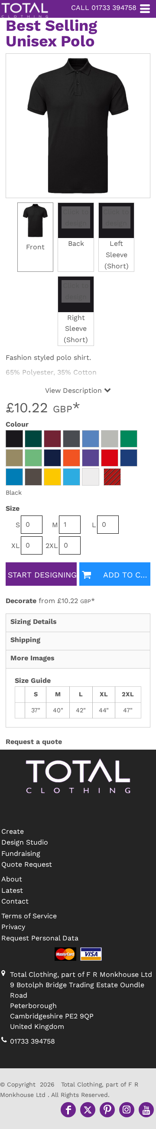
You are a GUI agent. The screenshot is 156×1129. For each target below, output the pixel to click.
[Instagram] (126, 1109)
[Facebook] (68, 1109)
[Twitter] (87, 1109)
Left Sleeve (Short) (116, 254)
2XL (52, 546)
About (11, 879)
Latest (12, 890)
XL (15, 546)
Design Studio (24, 842)
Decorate (21, 601)
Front (35, 247)
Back (76, 243)
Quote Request (26, 864)
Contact (15, 901)
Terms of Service (29, 916)
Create (12, 831)
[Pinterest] (107, 1109)
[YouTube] (146, 1109)
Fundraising (20, 853)
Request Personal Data (39, 938)
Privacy (13, 927)
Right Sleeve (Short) (76, 328)
